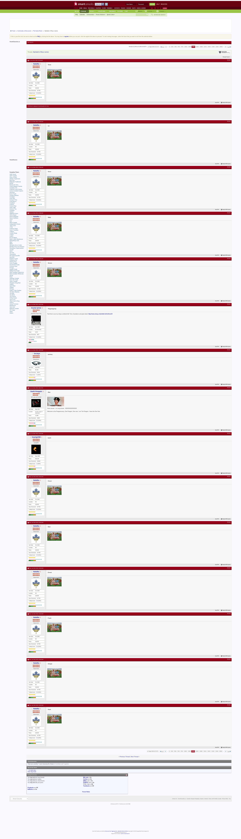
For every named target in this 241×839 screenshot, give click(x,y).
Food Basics (13, 201)
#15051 (229, 304)
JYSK (11, 227)
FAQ (76, 14)
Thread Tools (226, 56)
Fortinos (12, 204)
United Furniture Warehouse (14, 304)
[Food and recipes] (158, 8)
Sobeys (12, 284)
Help (158, 4)
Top (126, 11)
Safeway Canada (14, 278)
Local (151, 11)
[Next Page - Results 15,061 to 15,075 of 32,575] (225, 47)
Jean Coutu (13, 225)
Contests (117, 8)
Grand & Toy (13, 209)
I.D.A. (11, 219)
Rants (134, 8)
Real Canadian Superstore (17, 272)
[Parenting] (160, 8)
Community (90, 14)
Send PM (217, 102)
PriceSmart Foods (14, 264)
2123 (225, 52)
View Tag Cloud (32, 771)
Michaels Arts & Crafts (16, 245)
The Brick (12, 295)
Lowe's (11, 236)
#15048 (229, 167)
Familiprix (12, 197)
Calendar (82, 14)
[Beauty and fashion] (155, 8)
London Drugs (13, 233)
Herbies (12, 212)
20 (36, 420)
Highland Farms (14, 213)
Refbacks (30, 789)
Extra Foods (13, 194)
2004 (221, 46)
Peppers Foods (14, 258)
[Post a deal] (165, 8)
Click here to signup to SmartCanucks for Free (38, 106)
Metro (11, 243)
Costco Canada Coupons (16, 191)
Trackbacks (86, 786)
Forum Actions (100, 14)
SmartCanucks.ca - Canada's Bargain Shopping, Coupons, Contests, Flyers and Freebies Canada (199, 798)
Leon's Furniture (14, 230)
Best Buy (12, 180)
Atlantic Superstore (15, 178)
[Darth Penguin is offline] (36, 403)
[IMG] (84, 781)
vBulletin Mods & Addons (123, 831)
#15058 (229, 613)
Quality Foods (13, 269)
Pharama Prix (13, 260)
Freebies (110, 8)
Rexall (11, 275)
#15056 (229, 522)
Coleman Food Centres (16, 189)
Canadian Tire (13, 188)
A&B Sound (13, 174)
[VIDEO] (85, 782)
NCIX (11, 251)
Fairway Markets (14, 195)
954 (179, 46)
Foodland (12, 203)
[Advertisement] (62, 113)
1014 (205, 46)
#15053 (229, 387)
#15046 (229, 60)
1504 (217, 46)
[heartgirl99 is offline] (36, 449)
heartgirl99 (36, 437)
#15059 (229, 659)
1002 (185, 46)
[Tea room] (152, 8)
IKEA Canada (13, 222)
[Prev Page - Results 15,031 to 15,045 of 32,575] (166, 47)
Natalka (36, 64)
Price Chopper (13, 263)
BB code (85, 777)
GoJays (37, 354)
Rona (11, 277)
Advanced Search (159, 15)
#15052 (229, 349)
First (163, 47)
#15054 (229, 433)
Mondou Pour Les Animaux (17, 246)
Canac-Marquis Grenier (16, 186)
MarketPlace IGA (14, 240)
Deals (85, 8)
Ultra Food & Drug (14, 301)
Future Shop (13, 206)
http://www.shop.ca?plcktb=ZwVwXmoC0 (100, 314)
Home (80, 8)
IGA (11, 221)
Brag (140, 11)
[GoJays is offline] (36, 363)
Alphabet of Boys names (41, 52)
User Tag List (30, 42)
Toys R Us (12, 299)
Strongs (12, 289)
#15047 (229, 121)
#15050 (229, 258)
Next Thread (134, 756)
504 (172, 46)
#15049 (229, 212)
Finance (123, 8)
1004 (193, 46)
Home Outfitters (14, 218)
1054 (209, 46)
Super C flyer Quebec (15, 290)
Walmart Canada (14, 308)
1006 (201, 46)
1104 (213, 46)
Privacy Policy (225, 798)
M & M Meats (13, 237)
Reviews (128, 8)
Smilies (85, 779)
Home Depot (13, 215)
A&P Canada (13, 175)
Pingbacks (31, 787)
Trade (162, 11)
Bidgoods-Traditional (15, 182)
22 (36, 337)
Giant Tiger (13, 207)
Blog (77, 11)
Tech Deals (91, 8)
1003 (189, 46)
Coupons (98, 8)
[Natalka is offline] (36, 76)
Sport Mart (12, 286)
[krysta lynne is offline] (36, 320)
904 (176, 46)
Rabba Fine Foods (15, 270)
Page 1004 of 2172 (154, 46)
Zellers (11, 313)
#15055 (229, 476)
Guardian (12, 210)
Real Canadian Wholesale (17, 274)
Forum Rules (86, 791)
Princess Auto (13, 266)
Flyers (104, 8)
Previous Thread (125, 756)
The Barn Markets (14, 292)
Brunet (11, 183)
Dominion (12, 192)
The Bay (12, 293)
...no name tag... (32, 770)
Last (229, 47)
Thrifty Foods (13, 298)
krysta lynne (36, 308)
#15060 (229, 705)
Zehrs (11, 311)
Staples (12, 287)
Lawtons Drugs (14, 228)
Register (164, 4)
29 (36, 93)
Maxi (11, 242)
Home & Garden (141, 8)
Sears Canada (13, 281)
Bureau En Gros (14, 185)
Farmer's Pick (13, 200)
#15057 (229, 568)
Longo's (12, 234)
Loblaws (12, 231)
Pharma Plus (13, 261)
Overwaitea (13, 254)
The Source (13, 296)
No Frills (12, 252)
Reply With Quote (227, 102)
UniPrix (12, 302)
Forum (84, 11)
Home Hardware (14, 216)
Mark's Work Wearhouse (16, 239)
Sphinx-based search (125, 833)
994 (182, 46)
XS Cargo (12, 310)
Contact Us (174, 798)
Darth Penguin (36, 391)
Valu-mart (12, 307)
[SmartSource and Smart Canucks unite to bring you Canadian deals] (17, 164)
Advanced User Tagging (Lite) (111, 831)
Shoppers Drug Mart (15, 283)
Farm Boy (12, 198)
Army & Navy (13, 177)
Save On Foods (14, 280)
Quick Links (110, 14)
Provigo (12, 267)
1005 (197, 46)
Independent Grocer (15, 224)
